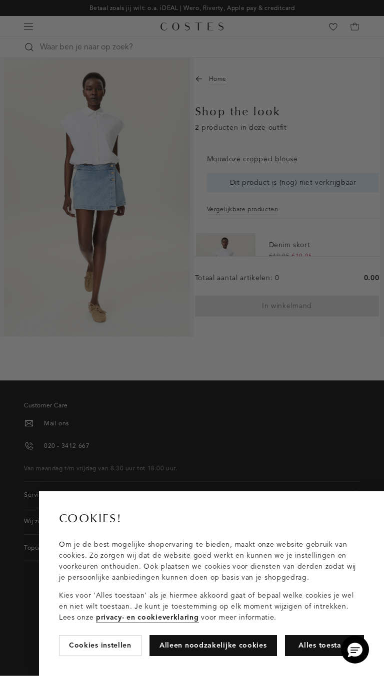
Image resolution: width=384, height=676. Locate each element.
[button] (355, 650)
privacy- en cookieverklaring (147, 617)
